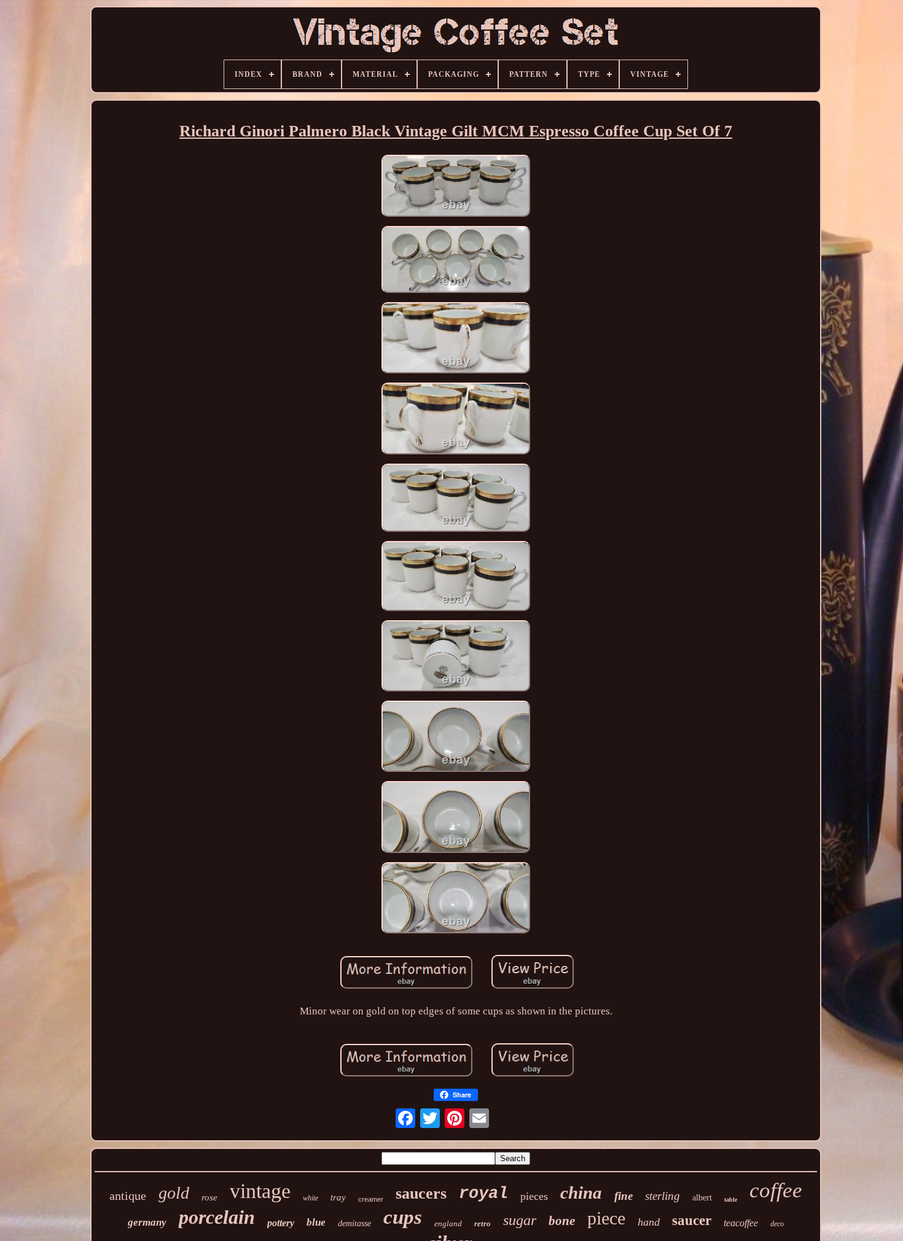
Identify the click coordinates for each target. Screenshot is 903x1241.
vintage (260, 1191)
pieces (534, 1196)
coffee (775, 1190)
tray (338, 1197)
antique (127, 1195)
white (310, 1198)
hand (649, 1222)
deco (777, 1224)
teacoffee (741, 1223)
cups (402, 1217)
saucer (691, 1220)
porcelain (217, 1217)
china (581, 1192)
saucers (421, 1193)
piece (606, 1218)
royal (483, 1194)
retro (482, 1223)
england (448, 1223)
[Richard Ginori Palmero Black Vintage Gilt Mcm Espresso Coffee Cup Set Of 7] (456, 187)
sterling (662, 1195)
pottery (280, 1223)
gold (173, 1192)
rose (209, 1197)
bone (562, 1220)
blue (316, 1222)
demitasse (354, 1223)
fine (623, 1195)
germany (147, 1222)
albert (702, 1197)
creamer (370, 1199)
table (730, 1199)
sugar (519, 1220)
